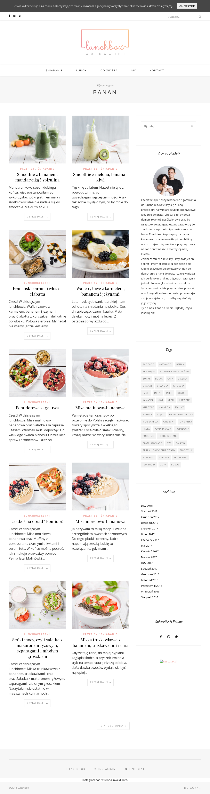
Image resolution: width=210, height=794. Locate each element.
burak (147, 378)
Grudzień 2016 (150, 574)
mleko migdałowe (181, 414)
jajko (169, 393)
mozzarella (151, 421)
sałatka (181, 443)
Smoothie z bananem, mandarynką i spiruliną (37, 176)
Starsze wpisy (112, 725)
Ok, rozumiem (187, 5)
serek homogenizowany (159, 450)
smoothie (186, 450)
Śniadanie (54, 70)
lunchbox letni (37, 282)
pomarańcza (162, 428)
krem (171, 400)
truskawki (180, 457)
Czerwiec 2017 (150, 540)
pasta (146, 428)
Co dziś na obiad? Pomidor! (37, 521)
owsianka (185, 421)
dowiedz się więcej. (161, 6)
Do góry (191, 787)
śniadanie (46, 168)
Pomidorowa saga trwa (37, 407)
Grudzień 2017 (150, 517)
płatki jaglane (168, 436)
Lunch (81, 70)
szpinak (164, 457)
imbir (146, 393)
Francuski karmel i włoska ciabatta (37, 291)
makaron (164, 407)
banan (180, 364)
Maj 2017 (146, 545)
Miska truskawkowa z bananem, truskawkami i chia (101, 642)
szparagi (148, 457)
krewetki (185, 400)
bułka (159, 378)
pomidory (182, 428)
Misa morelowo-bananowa (101, 521)
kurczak (148, 407)
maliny (179, 407)
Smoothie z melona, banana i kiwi (100, 176)
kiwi (160, 400)
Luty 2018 (147, 505)
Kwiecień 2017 (150, 551)
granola (162, 385)
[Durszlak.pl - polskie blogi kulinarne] (168, 661)
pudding (148, 436)
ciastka (182, 378)
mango (147, 414)
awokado (165, 364)
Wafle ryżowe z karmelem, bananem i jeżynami (100, 291)
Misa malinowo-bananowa (100, 407)
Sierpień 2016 (149, 597)
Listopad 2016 (149, 580)
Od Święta (109, 70)
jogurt (182, 393)
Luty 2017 (147, 563)
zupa (163, 464)
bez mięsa (149, 371)
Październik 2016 (151, 586)
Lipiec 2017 (147, 534)
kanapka (148, 400)
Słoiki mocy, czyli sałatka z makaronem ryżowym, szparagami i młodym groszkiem (37, 648)
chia (170, 378)
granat (147, 385)
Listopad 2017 (149, 523)
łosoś (175, 464)
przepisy (27, 168)
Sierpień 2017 (149, 528)
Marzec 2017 (149, 557)
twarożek (149, 464)
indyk (157, 393)
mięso (160, 414)
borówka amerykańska (175, 371)
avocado (149, 364)
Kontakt (157, 70)
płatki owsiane (152, 443)
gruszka (178, 385)
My (133, 70)
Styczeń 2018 (149, 511)
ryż (169, 443)
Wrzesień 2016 (150, 591)
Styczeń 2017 (149, 568)
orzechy (169, 421)
